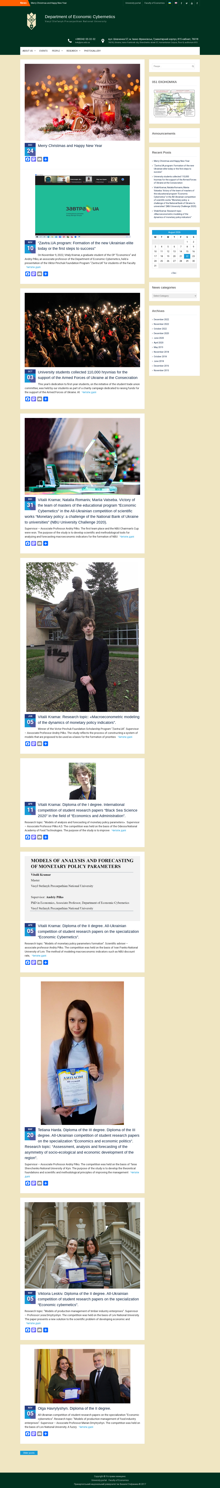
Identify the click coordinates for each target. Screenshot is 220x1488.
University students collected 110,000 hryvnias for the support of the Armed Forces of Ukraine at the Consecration (175, 179)
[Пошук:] (174, 66)
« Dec (173, 273)
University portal (133, 3)
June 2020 (159, 338)
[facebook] (181, 3)
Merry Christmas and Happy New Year (70, 146)
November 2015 (161, 370)
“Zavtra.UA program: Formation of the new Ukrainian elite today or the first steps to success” (174, 168)
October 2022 (160, 329)
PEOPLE (56, 50)
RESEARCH (72, 50)
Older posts (29, 1453)
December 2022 (161, 319)
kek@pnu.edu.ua (82, 42)
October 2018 (160, 356)
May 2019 (158, 347)
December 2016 (161, 366)
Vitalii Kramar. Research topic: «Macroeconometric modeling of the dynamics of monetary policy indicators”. (173, 214)
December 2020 (161, 333)
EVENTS (44, 50)
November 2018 (161, 352)
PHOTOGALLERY (92, 50)
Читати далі (33, 267)
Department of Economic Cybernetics (80, 16)
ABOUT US (27, 50)
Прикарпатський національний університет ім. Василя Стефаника (106, 1484)
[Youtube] (191, 3)
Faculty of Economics (155, 3)
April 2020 (158, 342)
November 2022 (161, 324)
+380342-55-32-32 (85, 39)
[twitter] (186, 3)
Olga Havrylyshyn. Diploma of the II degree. (74, 1408)
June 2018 (159, 361)
